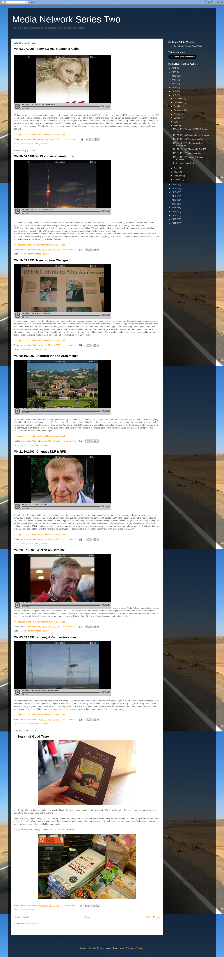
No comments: (71, 139)
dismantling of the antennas (65, 709)
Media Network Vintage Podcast (35, 143)
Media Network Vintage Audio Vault (186, 46)
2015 (174, 95)
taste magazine (27, 910)
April (176, 168)
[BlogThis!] (90, 139)
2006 (174, 215)
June (176, 122)
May (176, 126)
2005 (174, 219)
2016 (174, 91)
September (179, 110)
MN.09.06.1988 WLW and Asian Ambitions (44, 156)
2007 (174, 211)
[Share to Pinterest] (98, 139)
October (178, 106)
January (178, 179)
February (178, 176)
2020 (174, 80)
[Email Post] (82, 139)
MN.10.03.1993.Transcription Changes (41, 260)
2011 (174, 196)
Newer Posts (21, 917)
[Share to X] (93, 139)
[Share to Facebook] (96, 139)
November (179, 102)
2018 (174, 87)
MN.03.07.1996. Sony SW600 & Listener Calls (46, 48)
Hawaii (43, 428)
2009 (174, 204)
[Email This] (87, 139)
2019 (174, 84)
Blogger (140, 948)
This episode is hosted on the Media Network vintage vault (39, 134)
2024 (174, 68)
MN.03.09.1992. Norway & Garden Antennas (45, 637)
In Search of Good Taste (31, 736)
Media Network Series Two (66, 19)
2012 (174, 192)
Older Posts (153, 917)
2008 (174, 207)
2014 (174, 184)
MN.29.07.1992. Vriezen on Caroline (39, 550)
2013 (174, 188)
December (179, 99)
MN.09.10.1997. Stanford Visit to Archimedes (46, 356)
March (177, 172)
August (177, 114)
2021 (174, 76)
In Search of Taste (22, 821)
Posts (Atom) (32, 923)
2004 (174, 223)
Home (87, 917)
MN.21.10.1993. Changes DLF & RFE (40, 451)
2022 (174, 72)
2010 (174, 200)
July (176, 118)
